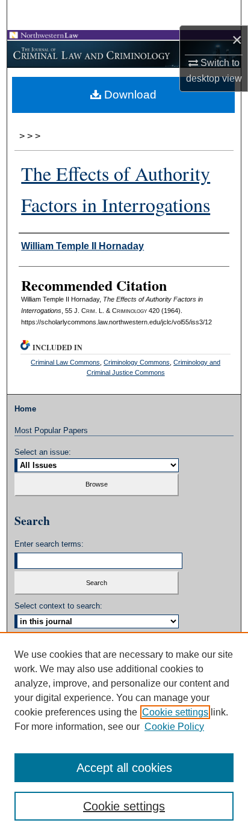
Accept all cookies (124, 767)
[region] (124, 733)
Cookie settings (175, 712)
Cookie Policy (174, 726)
